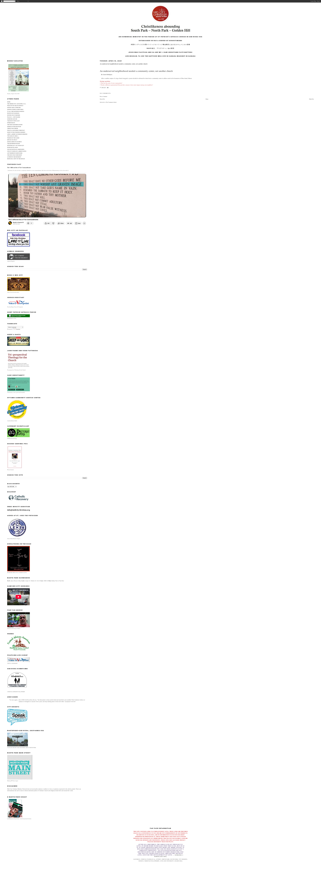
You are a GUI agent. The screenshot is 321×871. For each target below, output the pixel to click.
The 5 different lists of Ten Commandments (19, 167)
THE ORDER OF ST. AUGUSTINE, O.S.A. (16, 104)
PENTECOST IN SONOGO (13, 113)
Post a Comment (103, 96)
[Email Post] (107, 87)
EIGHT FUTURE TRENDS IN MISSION (16, 132)
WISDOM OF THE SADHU (13, 138)
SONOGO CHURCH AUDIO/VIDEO (15, 109)
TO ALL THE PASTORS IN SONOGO (15, 111)
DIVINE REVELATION (12, 147)
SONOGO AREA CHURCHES (14, 107)
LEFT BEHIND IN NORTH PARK (14, 153)
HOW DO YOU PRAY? (12, 140)
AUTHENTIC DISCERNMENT (14, 157)
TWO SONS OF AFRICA (12, 136)
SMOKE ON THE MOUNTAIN (14, 126)
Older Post (311, 99)
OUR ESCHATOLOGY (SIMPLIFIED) (15, 149)
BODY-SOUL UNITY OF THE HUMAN (16, 158)
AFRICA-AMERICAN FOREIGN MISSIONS (17, 134)
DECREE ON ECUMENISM (13, 115)
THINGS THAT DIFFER (12, 128)
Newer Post (102, 99)
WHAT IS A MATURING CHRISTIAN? (16, 130)
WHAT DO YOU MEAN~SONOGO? (15, 105)
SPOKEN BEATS (11, 122)
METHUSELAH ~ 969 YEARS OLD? (15, 145)
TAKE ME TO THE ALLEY (13, 121)
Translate (18, 329)
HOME (8, 102)
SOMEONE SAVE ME (12, 119)
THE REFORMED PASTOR (13, 143)
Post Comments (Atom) (111, 102)
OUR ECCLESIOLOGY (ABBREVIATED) (16, 151)
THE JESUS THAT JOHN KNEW (14, 155)
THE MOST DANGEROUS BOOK (14, 124)
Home (207, 99)
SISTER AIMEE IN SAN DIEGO (14, 141)
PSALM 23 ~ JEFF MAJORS (13, 117)
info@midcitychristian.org (18, 510)
